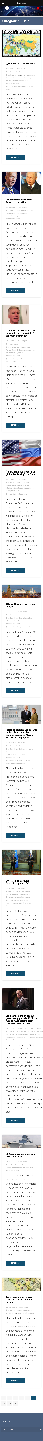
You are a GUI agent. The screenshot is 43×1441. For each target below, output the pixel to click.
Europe (32, 75)
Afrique (11, 1032)
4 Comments (13, 615)
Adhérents (12, 75)
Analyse (11, 1165)
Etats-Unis (25, 75)
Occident (22, 86)
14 (4, 1403)
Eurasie (21, 347)
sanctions (22, 903)
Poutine (30, 86)
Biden (11, 86)
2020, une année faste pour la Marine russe (21, 1155)
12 (27, 1398)
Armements (19, 1165)
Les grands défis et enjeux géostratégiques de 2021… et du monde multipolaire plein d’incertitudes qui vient (23, 1019)
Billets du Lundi (14, 618)
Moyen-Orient (23, 1034)
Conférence (13, 347)
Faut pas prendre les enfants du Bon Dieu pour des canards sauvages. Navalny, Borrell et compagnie (21, 733)
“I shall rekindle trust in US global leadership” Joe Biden (21, 473)
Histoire (26, 485)
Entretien (11, 892)
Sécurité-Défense (12, 83)
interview (9, 903)
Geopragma (21, 68)
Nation (19, 1313)
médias (25, 627)
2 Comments (13, 344)
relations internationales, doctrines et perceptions (16, 216)
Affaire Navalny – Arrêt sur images (20, 605)
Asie (18, 75)
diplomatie (13, 760)
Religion (26, 1313)
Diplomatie (24, 749)
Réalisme (26, 760)
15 (10, 1403)
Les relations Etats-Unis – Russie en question (20, 201)
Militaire (26, 1167)
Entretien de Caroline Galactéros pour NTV (17, 882)
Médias (29, 618)
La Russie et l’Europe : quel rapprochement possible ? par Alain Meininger (20, 333)
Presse (31, 1034)
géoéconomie (17, 485)
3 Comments (13, 72)
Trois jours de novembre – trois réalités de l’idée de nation (20, 1299)
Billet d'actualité (27, 210)
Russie (27, 80)
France (8, 78)
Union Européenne (18, 763)
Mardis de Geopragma (20, 350)
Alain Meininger (14, 359)
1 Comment (38, 1028)
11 (22, 1398)
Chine (21, 1032)
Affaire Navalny (14, 900)
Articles (27, 1165)
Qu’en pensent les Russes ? (20, 63)
